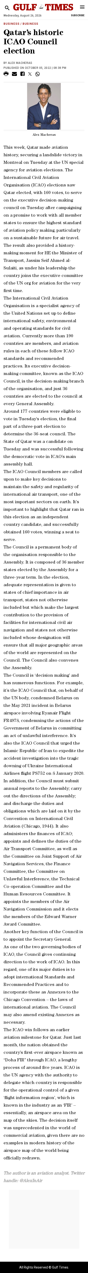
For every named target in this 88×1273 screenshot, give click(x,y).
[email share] (14, 74)
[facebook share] (22, 74)
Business (11, 23)
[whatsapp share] (38, 74)
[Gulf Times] (43, 11)
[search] (7, 8)
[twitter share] (30, 74)
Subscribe (77, 15)
